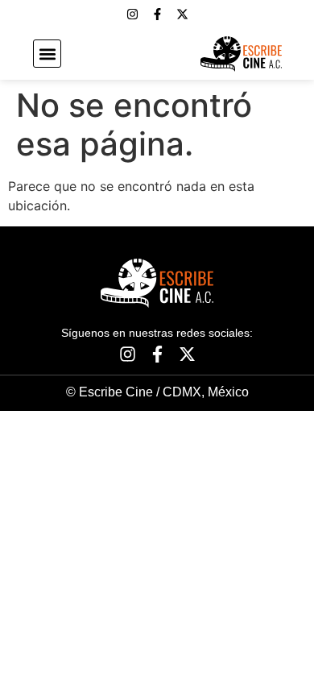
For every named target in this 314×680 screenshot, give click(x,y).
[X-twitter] (182, 14)
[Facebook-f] (157, 14)
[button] (47, 53)
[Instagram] (132, 14)
